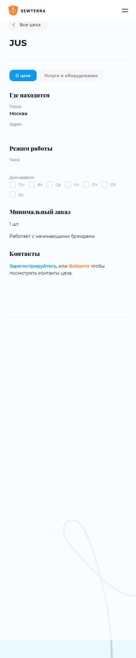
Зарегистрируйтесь (32, 266)
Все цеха (30, 25)
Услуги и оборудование (71, 75)
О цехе (23, 75)
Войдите (79, 266)
